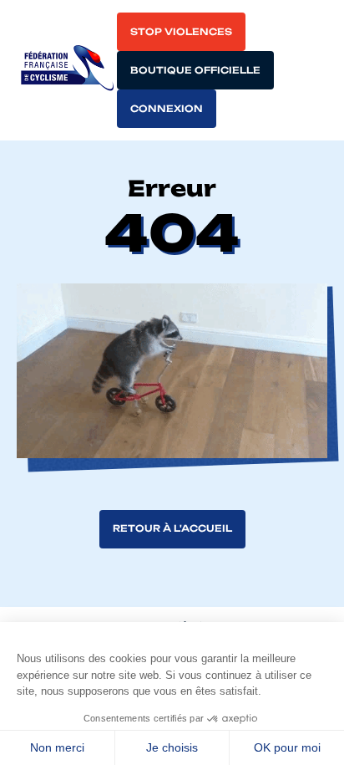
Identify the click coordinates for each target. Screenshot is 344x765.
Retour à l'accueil (172, 528)
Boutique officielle (195, 70)
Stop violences (181, 32)
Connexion (166, 109)
